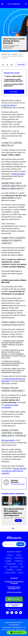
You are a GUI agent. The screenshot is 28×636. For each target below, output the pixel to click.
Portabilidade (10, 569)
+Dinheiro (15, 54)
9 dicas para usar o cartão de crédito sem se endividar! (13, 470)
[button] (9, 528)
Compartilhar (21, 64)
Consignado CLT (19, 561)
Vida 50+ (21, 572)
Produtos (19, 569)
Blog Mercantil (5, 54)
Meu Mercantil (14, 566)
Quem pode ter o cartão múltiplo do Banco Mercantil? (13, 80)
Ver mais (14, 92)
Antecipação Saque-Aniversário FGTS (14, 587)
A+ (11, 64)
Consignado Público (11, 563)
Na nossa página (8, 440)
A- (3, 64)
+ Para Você (10, 555)
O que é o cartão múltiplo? (13, 76)
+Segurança (9, 558)
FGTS (5, 566)
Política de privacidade (14, 592)
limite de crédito (18, 174)
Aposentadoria (18, 558)
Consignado (14, 578)
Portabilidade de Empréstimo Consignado (14, 582)
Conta (20, 563)
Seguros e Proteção (10, 572)
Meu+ (22, 566)
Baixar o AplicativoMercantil (15, 605)
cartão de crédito (8, 105)
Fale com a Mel (15, 599)
